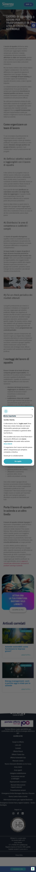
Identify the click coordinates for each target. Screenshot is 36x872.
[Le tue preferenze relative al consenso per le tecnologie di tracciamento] (33, 869)
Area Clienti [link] (8, 444)
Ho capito (18, 461)
